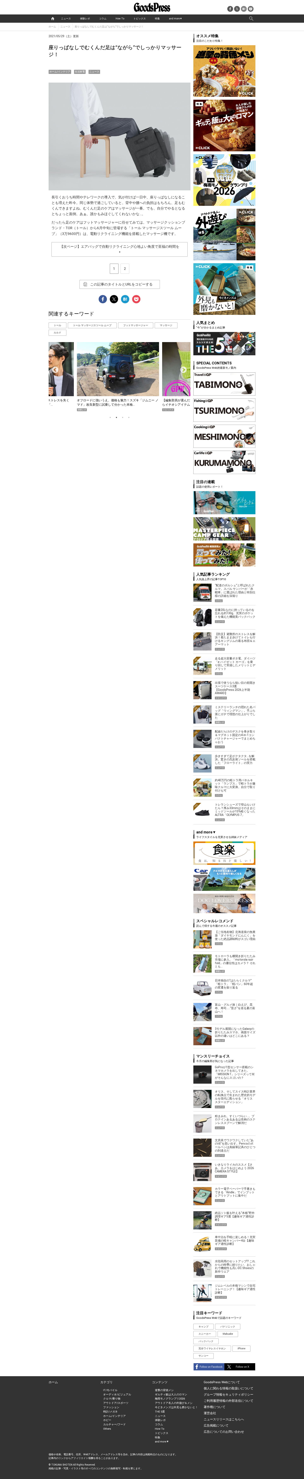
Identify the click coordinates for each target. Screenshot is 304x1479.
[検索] (251, 18)
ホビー (107, 1420)
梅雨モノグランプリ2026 (170, 1398)
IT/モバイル (110, 1390)
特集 (157, 18)
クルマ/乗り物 (111, 1398)
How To (120, 18)
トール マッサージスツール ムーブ (92, 325)
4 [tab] (129, 417)
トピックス (139, 18)
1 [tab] (110, 417)
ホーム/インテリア (59, 71)
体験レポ (85, 18)
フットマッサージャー (135, 325)
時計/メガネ (110, 1411)
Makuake (228, 1333)
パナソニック (227, 1326)
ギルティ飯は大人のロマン (171, 1394)
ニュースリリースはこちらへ (224, 1419)
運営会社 (210, 1413)
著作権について (214, 1407)
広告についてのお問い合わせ (224, 1432)
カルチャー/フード (114, 1424)
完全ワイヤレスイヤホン (212, 1348)
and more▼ (175, 18)
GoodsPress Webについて (222, 1382)
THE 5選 (160, 1411)
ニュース (66, 18)
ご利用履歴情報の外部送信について (228, 1401)
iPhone (241, 1348)
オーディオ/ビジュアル (117, 1394)
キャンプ (203, 1326)
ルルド (57, 332)
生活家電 (80, 71)
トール (57, 325)
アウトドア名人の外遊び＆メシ (174, 1402)
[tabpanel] (119, 376)
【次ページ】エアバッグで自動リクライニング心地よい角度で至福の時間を (119, 248)
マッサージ (166, 325)
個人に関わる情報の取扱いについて (228, 1388)
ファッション (111, 1407)
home (53, 18)
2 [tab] (116, 417)
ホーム (52, 26)
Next (182, 368)
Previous (53, 368)
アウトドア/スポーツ (115, 1402)
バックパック (206, 1341)
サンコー (203, 1355)
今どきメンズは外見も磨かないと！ (176, 1407)
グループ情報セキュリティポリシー (228, 1394)
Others (107, 1428)
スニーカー (205, 1333)
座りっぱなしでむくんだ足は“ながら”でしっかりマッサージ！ (109, 26)
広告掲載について (216, 1425)
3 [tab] (123, 417)
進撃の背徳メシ (164, 1390)
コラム (103, 18)
